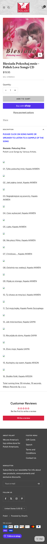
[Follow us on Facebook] (5, 498)
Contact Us (31, 458)
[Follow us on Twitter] (11, 498)
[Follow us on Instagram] (16, 498)
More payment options (23, 112)
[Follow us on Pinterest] (22, 498)
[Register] (39, 484)
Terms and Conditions (31, 451)
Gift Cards (30, 440)
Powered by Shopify (19, 516)
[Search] (8, 7)
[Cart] (43, 7)
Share (5, 120)
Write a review (23, 418)
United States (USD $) (13, 508)
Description (8, 129)
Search (29, 444)
